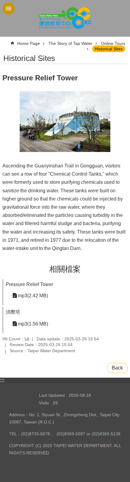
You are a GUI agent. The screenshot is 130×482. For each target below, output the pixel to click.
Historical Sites (109, 48)
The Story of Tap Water (70, 43)
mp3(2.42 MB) (33, 295)
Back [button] (117, 367)
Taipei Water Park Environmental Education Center (65, 18)
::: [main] (6, 40)
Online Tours (113, 43)
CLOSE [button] (8, 8)
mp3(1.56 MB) (33, 323)
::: (2, 380)
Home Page (28, 43)
